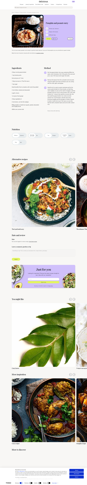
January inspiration (29, 4)
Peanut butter (23, 12)
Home (13, 12)
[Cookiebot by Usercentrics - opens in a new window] (8, 483)
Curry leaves (15, 368)
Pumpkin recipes (81, 443)
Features (47, 4)
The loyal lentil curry (18, 229)
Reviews (65, 4)
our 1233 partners (21, 471)
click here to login (33, 241)
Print (55, 38)
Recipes (21, 4)
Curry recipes (16, 443)
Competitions (59, 4)
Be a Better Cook (39, 4)
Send (71, 38)
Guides (52, 4)
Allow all (76, 470)
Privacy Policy (50, 285)
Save (49, 38)
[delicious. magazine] (43, 1)
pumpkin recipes (40, 53)
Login (73, 1)
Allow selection (76, 473)
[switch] (31, 483)
